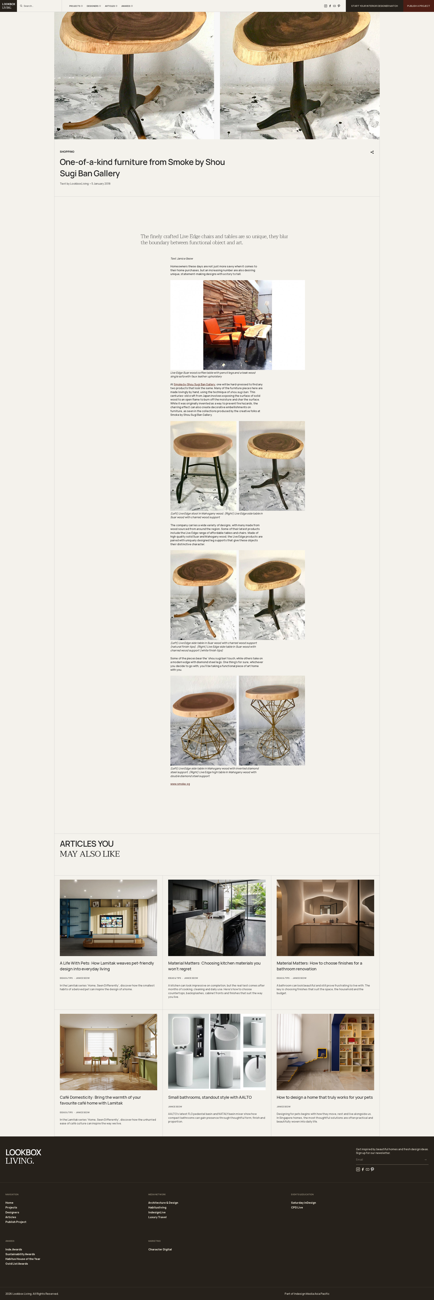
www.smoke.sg (180, 784)
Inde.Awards (13, 1249)
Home (9, 1203)
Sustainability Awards (20, 1254)
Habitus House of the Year (22, 1259)
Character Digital (160, 1249)
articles (110, 6)
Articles (10, 1217)
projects (74, 6)
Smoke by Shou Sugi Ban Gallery (194, 384)
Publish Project (15, 1222)
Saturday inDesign (303, 1203)
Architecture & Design (163, 1203)
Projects (11, 1207)
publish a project (418, 5)
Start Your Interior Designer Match (374, 5)
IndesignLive (157, 1212)
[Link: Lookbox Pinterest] (338, 5)
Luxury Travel (157, 1217)
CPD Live (297, 1207)
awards (125, 6)
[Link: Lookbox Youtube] (334, 5)
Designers (12, 1212)
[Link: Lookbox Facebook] (330, 5)
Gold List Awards (16, 1263)
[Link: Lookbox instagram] (325, 5)
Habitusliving (157, 1207)
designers (92, 6)
